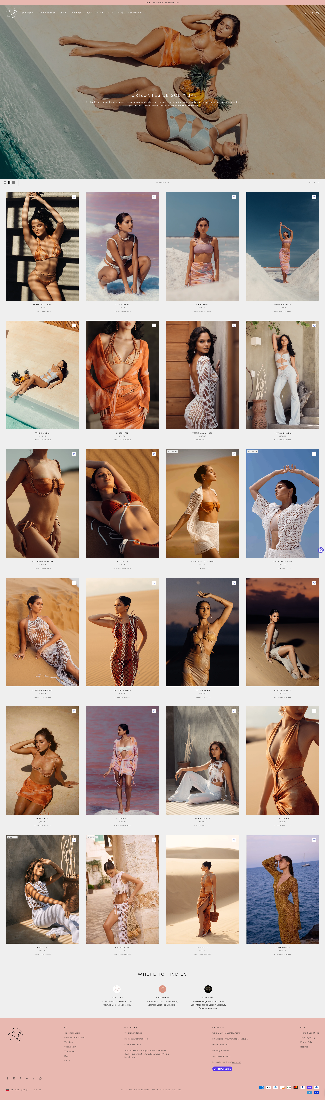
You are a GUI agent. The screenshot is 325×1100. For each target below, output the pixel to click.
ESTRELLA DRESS (122, 690)
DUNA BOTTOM (122, 947)
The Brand (69, 1042)
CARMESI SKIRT (202, 947)
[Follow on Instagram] (14, 1078)
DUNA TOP (42, 947)
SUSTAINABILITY (95, 13)
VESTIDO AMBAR (202, 690)
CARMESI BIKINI (282, 819)
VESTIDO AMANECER (202, 433)
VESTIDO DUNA (282, 947)
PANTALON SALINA (283, 433)
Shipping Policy (307, 1037)
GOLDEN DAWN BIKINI (42, 561)
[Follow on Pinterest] (20, 1078)
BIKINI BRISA (202, 304)
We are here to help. (133, 1033)
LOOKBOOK (76, 13)
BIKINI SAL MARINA (42, 304)
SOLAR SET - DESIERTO (202, 561)
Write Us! (236, 1062)
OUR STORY (27, 13)
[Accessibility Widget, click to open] (321, 550)
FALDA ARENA (122, 304)
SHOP (63, 13)
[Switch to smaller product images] (9, 182)
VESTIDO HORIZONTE (42, 690)
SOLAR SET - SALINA (283, 561)
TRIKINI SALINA (42, 433)
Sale (110, 13)
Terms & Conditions (309, 1033)
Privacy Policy (306, 1042)
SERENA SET (122, 819)
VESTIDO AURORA (282, 690)
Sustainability (70, 1046)
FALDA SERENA (42, 819)
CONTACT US (134, 13)
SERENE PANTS (202, 819)
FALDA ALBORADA (282, 304)
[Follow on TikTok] (33, 1078)
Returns (304, 1046)
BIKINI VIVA (122, 561)
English (38, 1090)
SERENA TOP (122, 433)
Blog (120, 13)
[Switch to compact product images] (13, 182)
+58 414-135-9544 (132, 1044)
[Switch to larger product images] (5, 182)
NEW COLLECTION (47, 13)
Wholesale (69, 1051)
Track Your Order (72, 1033)
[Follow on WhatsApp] (40, 1078)
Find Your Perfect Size (74, 1037)
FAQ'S (67, 1060)
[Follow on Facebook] (7, 1078)
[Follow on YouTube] (27, 1078)
